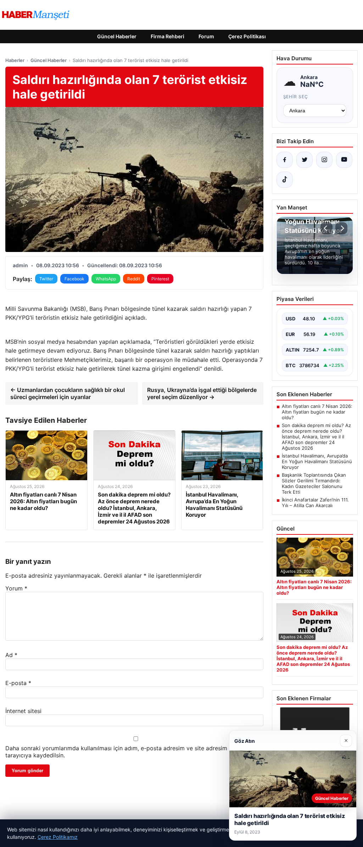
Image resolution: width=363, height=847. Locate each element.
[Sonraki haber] (341, 228)
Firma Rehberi (167, 36)
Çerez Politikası (247, 36)
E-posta (18, 682)
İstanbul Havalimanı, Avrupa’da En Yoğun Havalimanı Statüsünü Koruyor (317, 461)
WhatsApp (106, 278)
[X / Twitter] (304, 160)
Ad (11, 654)
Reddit (133, 278)
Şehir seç (295, 96)
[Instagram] (324, 160)
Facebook (74, 278)
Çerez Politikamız (58, 837)
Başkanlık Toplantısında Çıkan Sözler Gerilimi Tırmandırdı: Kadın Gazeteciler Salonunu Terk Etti (314, 483)
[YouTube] (344, 160)
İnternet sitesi (23, 710)
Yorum (16, 588)
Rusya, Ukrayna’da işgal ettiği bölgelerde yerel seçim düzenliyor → (202, 393)
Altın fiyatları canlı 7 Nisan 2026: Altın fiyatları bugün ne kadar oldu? (317, 411)
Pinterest (160, 278)
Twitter (46, 278)
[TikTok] (285, 180)
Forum (206, 36)
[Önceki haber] (326, 228)
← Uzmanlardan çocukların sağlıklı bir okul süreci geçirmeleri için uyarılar (67, 393)
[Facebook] (285, 160)
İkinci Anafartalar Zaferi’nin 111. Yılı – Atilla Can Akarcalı (315, 502)
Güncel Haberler (116, 36)
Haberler (14, 60)
